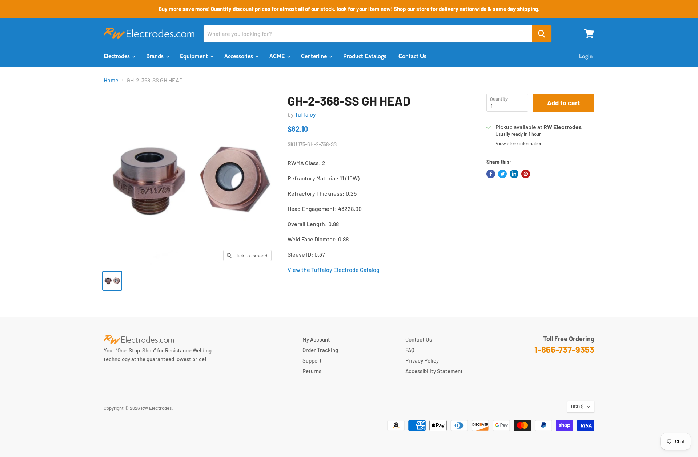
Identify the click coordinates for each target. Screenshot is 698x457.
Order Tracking (320, 350)
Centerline (314, 56)
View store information (519, 143)
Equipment (194, 56)
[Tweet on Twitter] (502, 174)
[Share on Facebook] (490, 174)
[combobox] (368, 33)
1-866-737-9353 (564, 349)
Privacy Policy (422, 360)
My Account (316, 339)
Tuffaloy (305, 114)
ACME (277, 56)
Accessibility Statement (434, 371)
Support (312, 360)
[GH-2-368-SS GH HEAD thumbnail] (112, 281)
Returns (311, 371)
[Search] (541, 33)
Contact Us (412, 56)
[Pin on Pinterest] (525, 174)
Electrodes (117, 56)
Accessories (239, 56)
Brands (155, 56)
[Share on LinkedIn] (514, 174)
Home (111, 80)
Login (586, 56)
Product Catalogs (364, 56)
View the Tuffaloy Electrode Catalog (334, 269)
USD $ (577, 406)
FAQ (409, 350)
